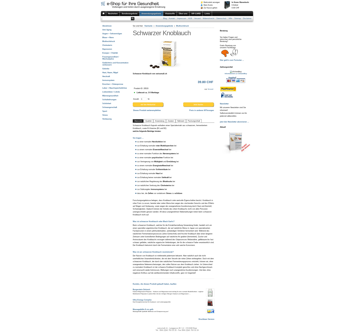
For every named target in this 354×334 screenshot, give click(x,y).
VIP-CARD (196, 13)
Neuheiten (113, 13)
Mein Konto (208, 5)
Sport (104, 111)
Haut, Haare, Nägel (110, 72)
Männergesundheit (110, 96)
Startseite (148, 26)
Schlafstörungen (109, 100)
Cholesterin (107, 45)
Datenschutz (221, 18)
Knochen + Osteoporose (112, 84)
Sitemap (237, 18)
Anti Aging (106, 30)
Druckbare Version (206, 319)
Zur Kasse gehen (210, 8)
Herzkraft (106, 76)
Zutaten (171, 121)
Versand (197, 18)
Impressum (181, 18)
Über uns (183, 13)
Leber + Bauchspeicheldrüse (114, 88)
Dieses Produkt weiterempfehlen (147, 110)
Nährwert (180, 121)
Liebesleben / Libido (111, 92)
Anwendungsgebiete (151, 13)
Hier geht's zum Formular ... (232, 60)
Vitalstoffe (170, 13)
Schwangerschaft (109, 107)
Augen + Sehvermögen (112, 34)
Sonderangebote (129, 13)
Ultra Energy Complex (142, 300)
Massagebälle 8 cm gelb (143, 309)
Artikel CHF (240, 5)
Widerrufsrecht (208, 18)
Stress (105, 115)
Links (207, 13)
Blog (165, 18)
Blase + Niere (108, 37)
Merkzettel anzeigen (212, 2)
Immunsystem (108, 80)
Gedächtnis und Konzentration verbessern (115, 64)
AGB (190, 18)
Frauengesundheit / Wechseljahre (110, 58)
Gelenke (105, 69)
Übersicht (138, 121)
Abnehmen (107, 26)
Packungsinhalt (194, 121)
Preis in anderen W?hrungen (201, 110)
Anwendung (159, 121)
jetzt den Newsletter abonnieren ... (234, 122)
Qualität (148, 121)
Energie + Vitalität (110, 53)
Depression (107, 49)
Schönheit (106, 103)
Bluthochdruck (108, 41)
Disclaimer (247, 18)
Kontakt (172, 18)
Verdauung (107, 119)
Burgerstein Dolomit (141, 289)
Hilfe (230, 18)
